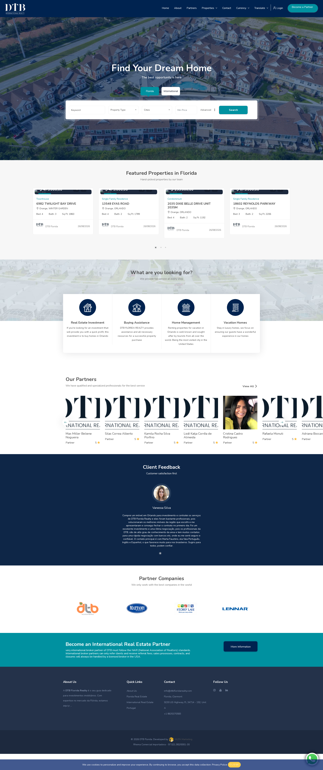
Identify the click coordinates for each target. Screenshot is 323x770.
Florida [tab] (150, 91)
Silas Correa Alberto (119, 434)
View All (249, 386)
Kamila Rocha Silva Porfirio (157, 435)
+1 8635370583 (172, 713)
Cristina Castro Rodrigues (233, 435)
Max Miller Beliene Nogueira (79, 435)
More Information (241, 647)
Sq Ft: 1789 (134, 214)
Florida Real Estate (137, 696)
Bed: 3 (236, 214)
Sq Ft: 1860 (68, 214)
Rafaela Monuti (272, 434)
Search (233, 110)
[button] (123, 110)
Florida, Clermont (173, 696)
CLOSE (234, 764)
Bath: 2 (118, 214)
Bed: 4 (39, 214)
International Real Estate (140, 702)
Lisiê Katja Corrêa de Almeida (198, 435)
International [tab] (171, 91)
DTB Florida (51, 226)
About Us (132, 690)
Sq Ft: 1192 (199, 217)
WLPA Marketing (183, 739)
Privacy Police (219, 764)
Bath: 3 (52, 214)
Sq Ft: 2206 (265, 214)
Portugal (131, 708)
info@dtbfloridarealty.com (178, 690)
